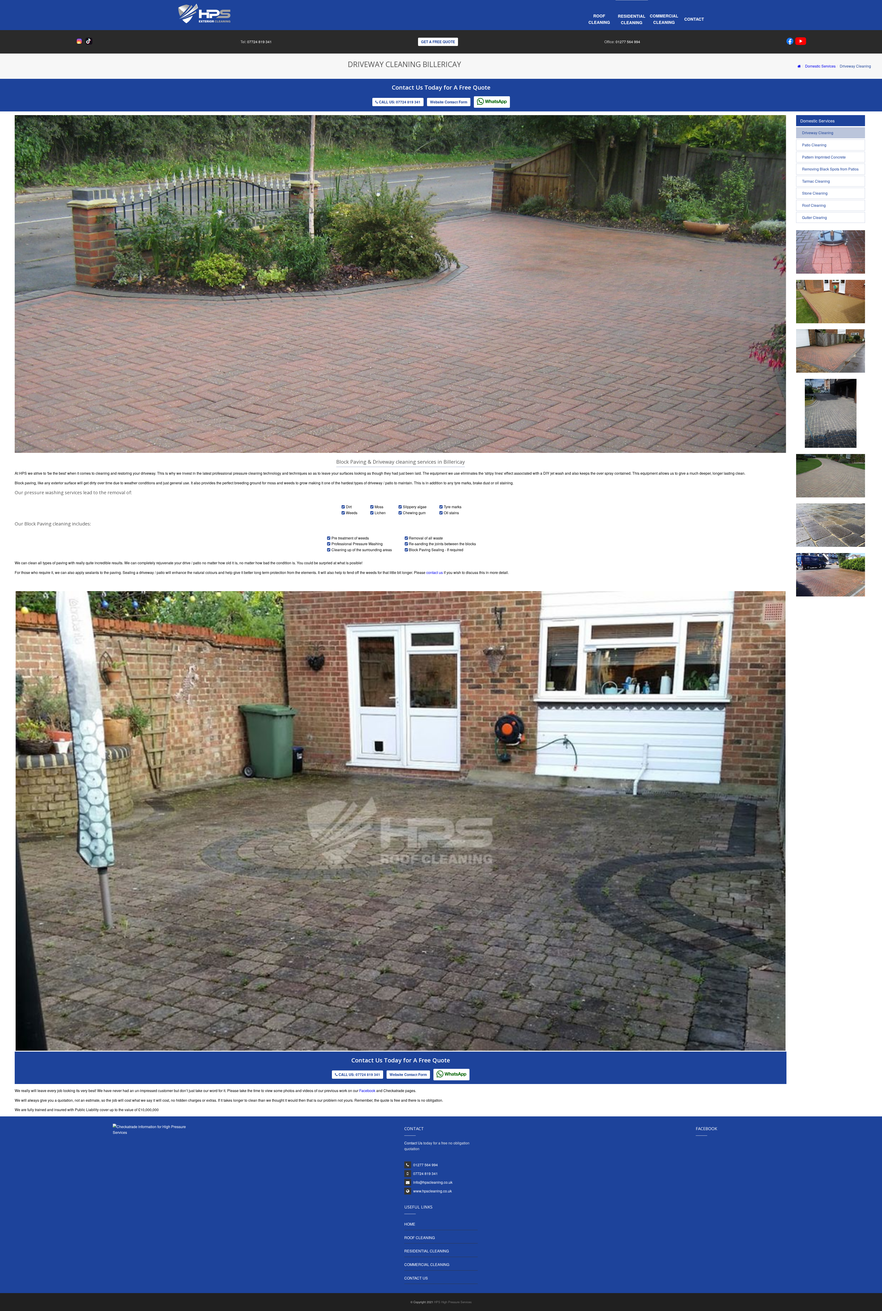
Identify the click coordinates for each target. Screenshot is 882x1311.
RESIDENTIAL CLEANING (426, 1251)
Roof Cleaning (599, 19)
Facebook (367, 1090)
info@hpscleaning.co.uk (432, 1182)
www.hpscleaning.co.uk (432, 1191)
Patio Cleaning (814, 145)
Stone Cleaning (815, 193)
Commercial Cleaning (664, 19)
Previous (8, 831)
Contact (694, 19)
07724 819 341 (259, 41)
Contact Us (408, 87)
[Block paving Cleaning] (830, 321)
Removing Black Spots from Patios (830, 169)
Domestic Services (820, 66)
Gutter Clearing (814, 217)
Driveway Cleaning (817, 132)
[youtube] (800, 42)
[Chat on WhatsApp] (492, 102)
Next (793, 831)
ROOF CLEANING (419, 1237)
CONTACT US (416, 1278)
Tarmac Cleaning (816, 181)
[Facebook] (790, 42)
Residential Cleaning (631, 19)
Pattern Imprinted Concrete (824, 157)
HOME (409, 1224)
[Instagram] (80, 43)
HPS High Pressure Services (453, 1302)
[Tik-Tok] (89, 43)
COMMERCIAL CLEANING (426, 1264)
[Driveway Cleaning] (830, 371)
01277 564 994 (628, 41)
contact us (434, 572)
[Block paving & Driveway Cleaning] (830, 272)
